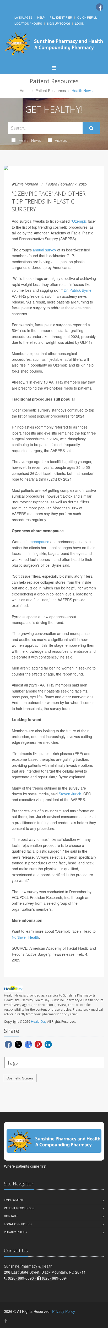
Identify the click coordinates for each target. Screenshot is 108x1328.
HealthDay (38, 1021)
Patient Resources (50, 90)
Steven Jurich (70, 793)
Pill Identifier (61, 17)
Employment (14, 1200)
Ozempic (79, 221)
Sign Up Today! (58, 23)
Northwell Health (25, 937)
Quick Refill (87, 17)
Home (25, 90)
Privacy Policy (15, 1232)
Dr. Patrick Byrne (77, 290)
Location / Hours (28, 23)
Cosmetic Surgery (20, 1078)
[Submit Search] (91, 128)
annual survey (44, 249)
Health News (30, 140)
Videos (61, 140)
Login (79, 23)
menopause (39, 541)
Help (41, 17)
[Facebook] (99, 7)
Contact (11, 1216)
